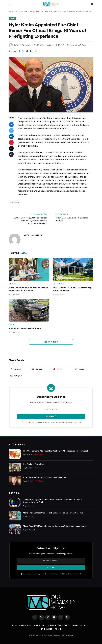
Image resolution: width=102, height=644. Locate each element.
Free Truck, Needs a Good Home (25, 328)
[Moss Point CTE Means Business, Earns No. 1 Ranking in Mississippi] (15, 529)
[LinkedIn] (11, 136)
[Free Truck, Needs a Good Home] (29, 310)
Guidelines (46, 629)
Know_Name (68, 635)
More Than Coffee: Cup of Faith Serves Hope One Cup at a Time (28, 289)
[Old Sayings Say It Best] (15, 467)
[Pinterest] (11, 142)
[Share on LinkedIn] (31, 51)
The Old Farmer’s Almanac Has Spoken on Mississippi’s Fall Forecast (55, 451)
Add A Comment (51, 342)
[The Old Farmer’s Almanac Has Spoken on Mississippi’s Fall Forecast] (15, 454)
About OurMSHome (21, 625)
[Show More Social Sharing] (36, 51)
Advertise (39, 625)
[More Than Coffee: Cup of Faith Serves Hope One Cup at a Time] (29, 269)
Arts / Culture (58, 284)
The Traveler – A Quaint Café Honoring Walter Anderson (72, 289)
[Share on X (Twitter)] (23, 51)
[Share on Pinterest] (27, 51)
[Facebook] (11, 124)
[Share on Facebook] (19, 51)
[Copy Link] (11, 154)
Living (12, 18)
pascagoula (14, 202)
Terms (58, 629)
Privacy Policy (67, 422)
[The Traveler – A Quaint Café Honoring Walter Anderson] (73, 269)
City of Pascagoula (23, 45)
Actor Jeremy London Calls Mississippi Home (44, 477)
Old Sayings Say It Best (34, 464)
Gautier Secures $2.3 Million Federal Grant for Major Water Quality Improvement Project (30, 221)
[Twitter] (11, 130)
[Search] (92, 4)
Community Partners (58, 625)
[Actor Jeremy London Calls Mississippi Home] (15, 480)
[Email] (11, 148)
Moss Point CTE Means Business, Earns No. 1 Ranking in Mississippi (54, 526)
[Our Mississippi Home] (51, 4)
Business (12, 284)
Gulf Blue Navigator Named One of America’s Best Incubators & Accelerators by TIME (52, 500)
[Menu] (10, 4)
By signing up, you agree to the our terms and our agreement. (52, 422)
